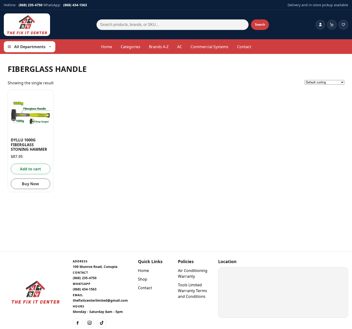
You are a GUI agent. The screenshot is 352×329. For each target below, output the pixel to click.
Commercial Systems (209, 46)
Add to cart (30, 169)
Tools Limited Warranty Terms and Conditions (192, 290)
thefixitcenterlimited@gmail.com (100, 300)
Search (260, 24)
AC (179, 46)
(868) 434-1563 (75, 5)
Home (106, 46)
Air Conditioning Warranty (192, 273)
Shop (142, 279)
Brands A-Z (159, 46)
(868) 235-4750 (30, 5)
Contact (244, 46)
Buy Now (30, 183)
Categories (130, 46)
